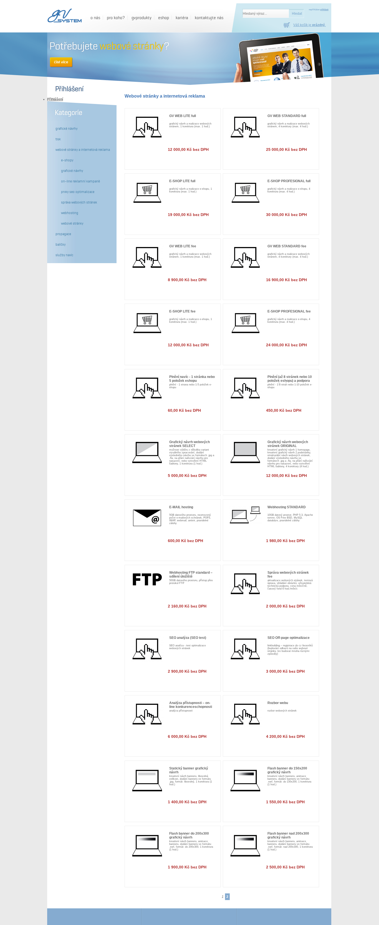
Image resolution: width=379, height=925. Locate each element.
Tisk (58, 139)
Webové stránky (72, 223)
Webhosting (69, 213)
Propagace (63, 234)
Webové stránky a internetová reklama (82, 150)
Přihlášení (55, 99)
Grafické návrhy (66, 129)
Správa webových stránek (79, 202)
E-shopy (67, 160)
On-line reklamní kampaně (80, 181)
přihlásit (324, 9)
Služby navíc (64, 255)
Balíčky (60, 245)
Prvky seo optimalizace (77, 192)
